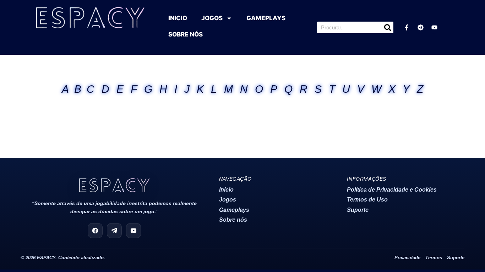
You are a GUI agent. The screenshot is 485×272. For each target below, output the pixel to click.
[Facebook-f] (406, 28)
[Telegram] (420, 28)
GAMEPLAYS (265, 18)
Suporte (358, 210)
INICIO (177, 18)
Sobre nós (233, 220)
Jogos (227, 200)
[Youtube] (434, 28)
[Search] (387, 27)
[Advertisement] (242, 122)
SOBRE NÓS (185, 34)
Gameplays (234, 210)
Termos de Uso (367, 200)
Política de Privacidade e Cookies (392, 190)
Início (226, 190)
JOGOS (212, 18)
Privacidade (407, 257)
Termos (433, 257)
